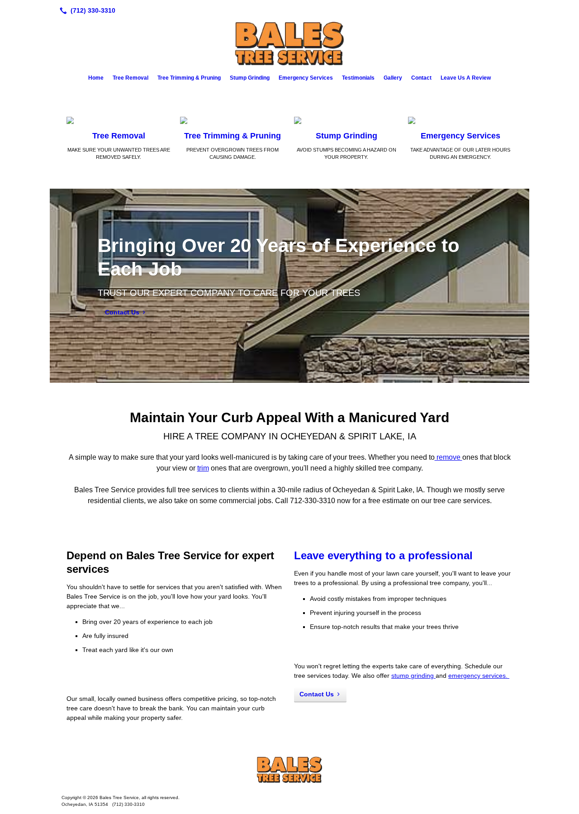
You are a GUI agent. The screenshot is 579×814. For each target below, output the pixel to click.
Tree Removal (130, 78)
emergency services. (478, 675)
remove (448, 457)
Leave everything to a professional (383, 555)
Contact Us (122, 312)
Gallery (393, 78)
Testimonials (358, 78)
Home (96, 78)
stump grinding (413, 675)
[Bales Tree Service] (289, 769)
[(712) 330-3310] (85, 10)
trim (203, 468)
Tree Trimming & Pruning (189, 78)
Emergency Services (306, 78)
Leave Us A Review (466, 78)
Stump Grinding (250, 78)
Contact (421, 78)
